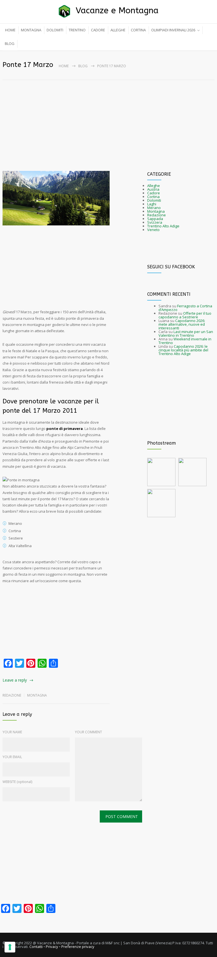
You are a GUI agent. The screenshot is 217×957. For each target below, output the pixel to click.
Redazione (156, 215)
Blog (83, 66)
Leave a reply (15, 680)
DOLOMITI (55, 29)
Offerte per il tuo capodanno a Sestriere (185, 315)
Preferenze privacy (77, 946)
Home (64, 66)
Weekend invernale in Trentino (185, 340)
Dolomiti (154, 200)
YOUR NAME (12, 732)
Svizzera (154, 222)
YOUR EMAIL (12, 756)
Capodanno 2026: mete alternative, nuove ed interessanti (182, 324)
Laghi (151, 203)
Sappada (155, 218)
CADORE (98, 29)
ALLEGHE (117, 29)
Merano (154, 207)
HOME (10, 29)
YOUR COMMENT (88, 732)
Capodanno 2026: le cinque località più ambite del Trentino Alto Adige (183, 350)
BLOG (9, 43)
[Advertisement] (108, 118)
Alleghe (153, 185)
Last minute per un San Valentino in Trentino (186, 333)
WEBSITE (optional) (17, 781)
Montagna (37, 695)
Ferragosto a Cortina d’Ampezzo (185, 307)
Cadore (153, 192)
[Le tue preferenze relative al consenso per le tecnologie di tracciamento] (10, 947)
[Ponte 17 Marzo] (56, 198)
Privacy (52, 946)
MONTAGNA (31, 29)
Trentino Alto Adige (163, 226)
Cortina (153, 196)
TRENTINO (77, 29)
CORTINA (138, 29)
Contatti (36, 946)
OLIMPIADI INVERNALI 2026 (173, 29)
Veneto (153, 229)
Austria (153, 189)
